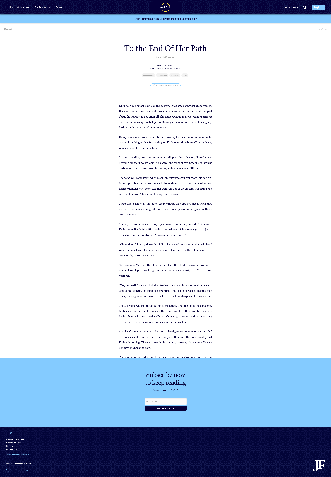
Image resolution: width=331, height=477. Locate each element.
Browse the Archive (15, 439)
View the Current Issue (19, 7)
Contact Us (11, 449)
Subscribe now (188, 18)
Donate (9, 446)
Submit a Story (13, 442)
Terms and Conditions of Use (17, 454)
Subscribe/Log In (165, 408)
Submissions (291, 7)
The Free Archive (43, 7)
